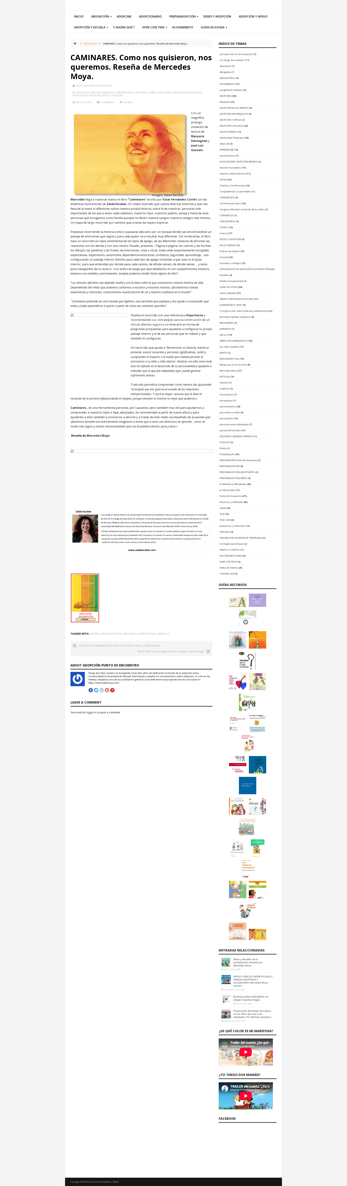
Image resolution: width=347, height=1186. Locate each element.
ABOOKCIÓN (100, 16)
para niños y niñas (145, 92)
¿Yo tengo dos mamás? (232, 60)
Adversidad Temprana (232, 137)
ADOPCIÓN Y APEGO (253, 16)
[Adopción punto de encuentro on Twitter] (96, 690)
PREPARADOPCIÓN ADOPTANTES (237, 472)
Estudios (224, 275)
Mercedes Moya (125, 92)
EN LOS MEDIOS (228, 245)
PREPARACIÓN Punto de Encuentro (238, 460)
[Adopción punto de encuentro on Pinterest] (112, 690)
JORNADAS (225, 328)
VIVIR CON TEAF (153, 27)
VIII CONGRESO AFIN (230, 555)
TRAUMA (224, 531)
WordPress (107, 1182)
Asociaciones (227, 155)
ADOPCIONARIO (150, 16)
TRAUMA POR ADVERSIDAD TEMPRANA (240, 537)
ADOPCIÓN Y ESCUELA (89, 27)
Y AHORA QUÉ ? (124, 27)
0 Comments (107, 102)
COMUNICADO (227, 197)
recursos (130, 633)
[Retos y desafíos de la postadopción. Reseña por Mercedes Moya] (226, 962)
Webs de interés (229, 567)
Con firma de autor (230, 203)
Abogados (225, 72)
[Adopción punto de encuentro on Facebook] (90, 690)
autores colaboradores (232, 173)
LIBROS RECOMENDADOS (102, 92)
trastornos (147, 633)
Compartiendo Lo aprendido (235, 191)
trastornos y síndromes (232, 525)
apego (95, 633)
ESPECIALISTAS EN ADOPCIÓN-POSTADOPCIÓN (245, 269)
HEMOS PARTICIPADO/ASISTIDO (237, 299)
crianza (224, 233)
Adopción (225, 102)
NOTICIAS (225, 376)
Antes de (224, 143)
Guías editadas (228, 293)
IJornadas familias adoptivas (235, 316)
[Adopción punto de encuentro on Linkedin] (101, 690)
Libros (223, 334)
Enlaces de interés (230, 251)
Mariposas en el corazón (233, 364)
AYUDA (223, 179)
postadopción (111, 633)
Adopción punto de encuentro (94, 85)
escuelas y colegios (230, 263)
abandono (225, 66)
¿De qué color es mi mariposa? (236, 54)
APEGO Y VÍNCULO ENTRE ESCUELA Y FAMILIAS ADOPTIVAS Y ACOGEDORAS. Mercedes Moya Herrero (253, 981)
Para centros (227, 394)
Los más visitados (229, 346)
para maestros (228, 406)
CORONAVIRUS (228, 221)
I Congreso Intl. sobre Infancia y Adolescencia (244, 311)
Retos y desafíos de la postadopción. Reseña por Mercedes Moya (248, 962)
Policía (223, 448)
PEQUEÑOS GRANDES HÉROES (236, 436)
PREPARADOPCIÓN (182, 16)
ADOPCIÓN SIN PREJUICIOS (234, 113)
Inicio (78, 16)
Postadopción (227, 454)
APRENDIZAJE (227, 149)
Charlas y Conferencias (232, 185)
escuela (224, 257)
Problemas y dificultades (233, 484)
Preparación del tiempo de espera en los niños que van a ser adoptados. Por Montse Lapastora (252, 1014)
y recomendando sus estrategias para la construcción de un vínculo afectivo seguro (170, 319)
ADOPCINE (124, 16)
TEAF (222, 514)
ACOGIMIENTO (182, 27)
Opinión (224, 382)
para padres (164, 92)
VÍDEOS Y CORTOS (229, 549)
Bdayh (116, 1182)
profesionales (227, 490)
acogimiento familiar (231, 90)
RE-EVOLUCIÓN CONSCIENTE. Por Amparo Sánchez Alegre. (251, 998)
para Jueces (226, 400)
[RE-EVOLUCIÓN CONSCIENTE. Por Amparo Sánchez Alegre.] (226, 999)
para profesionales (230, 430)
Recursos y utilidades (110, 95)
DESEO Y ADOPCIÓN (217, 16)
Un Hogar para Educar (232, 543)
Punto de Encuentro (85, 95)
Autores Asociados (230, 167)
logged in (91, 712)
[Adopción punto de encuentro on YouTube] (107, 690)
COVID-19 (225, 227)
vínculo (163, 633)
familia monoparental (231, 281)
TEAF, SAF (225, 520)
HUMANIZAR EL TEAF (230, 305)
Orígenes (225, 388)
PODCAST (225, 442)
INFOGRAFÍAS (227, 322)
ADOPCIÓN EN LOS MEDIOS (234, 107)
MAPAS (223, 352)
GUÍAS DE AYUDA (212, 27)
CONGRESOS (227, 215)
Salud (223, 508)
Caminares (78, 408)
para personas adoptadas (187, 92)
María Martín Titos (229, 358)
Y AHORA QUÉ (227, 573)
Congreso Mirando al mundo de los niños (242, 209)
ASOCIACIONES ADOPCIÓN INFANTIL (239, 161)
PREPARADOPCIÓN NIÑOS (233, 478)
